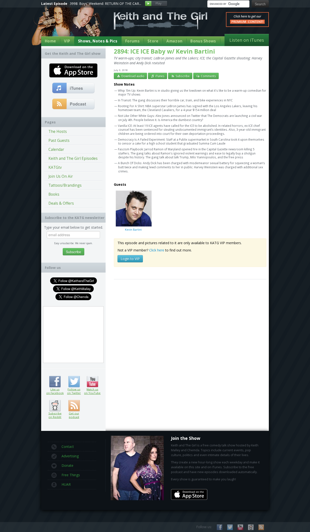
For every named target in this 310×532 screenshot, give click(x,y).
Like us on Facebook (55, 381)
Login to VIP (130, 258)
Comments (208, 76)
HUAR (66, 484)
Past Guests (59, 140)
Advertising (70, 456)
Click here (156, 250)
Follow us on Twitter (74, 381)
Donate (67, 465)
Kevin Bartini (133, 229)
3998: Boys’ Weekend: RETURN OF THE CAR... (105, 3)
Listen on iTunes (246, 40)
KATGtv (55, 167)
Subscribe (182, 76)
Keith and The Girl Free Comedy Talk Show (160, 20)
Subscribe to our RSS (261, 527)
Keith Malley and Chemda (69, 24)
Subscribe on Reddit (55, 405)
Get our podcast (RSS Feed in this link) (73, 104)
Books (53, 194)
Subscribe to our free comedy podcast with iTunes (73, 88)
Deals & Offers (61, 203)
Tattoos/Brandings (65, 185)
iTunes (159, 76)
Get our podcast (74, 415)
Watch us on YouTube (92, 381)
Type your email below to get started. (73, 227)
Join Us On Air (60, 176)
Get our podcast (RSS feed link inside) (74, 405)
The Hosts (57, 131)
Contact (68, 446)
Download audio (132, 76)
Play (156, 4)
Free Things (71, 475)
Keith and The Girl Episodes (73, 158)
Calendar (56, 149)
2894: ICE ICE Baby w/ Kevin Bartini (164, 51)
